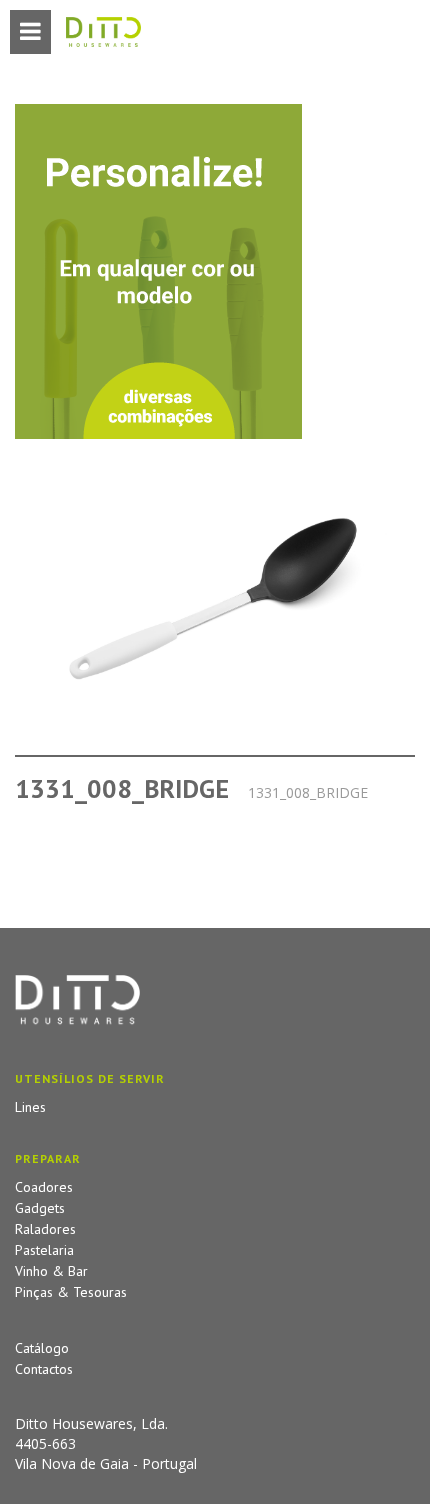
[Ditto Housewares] (103, 33)
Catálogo (42, 1348)
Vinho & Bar (51, 1271)
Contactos (44, 1369)
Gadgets (40, 1208)
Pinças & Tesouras (71, 1292)
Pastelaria (44, 1250)
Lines (30, 1107)
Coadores (44, 1187)
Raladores (45, 1229)
